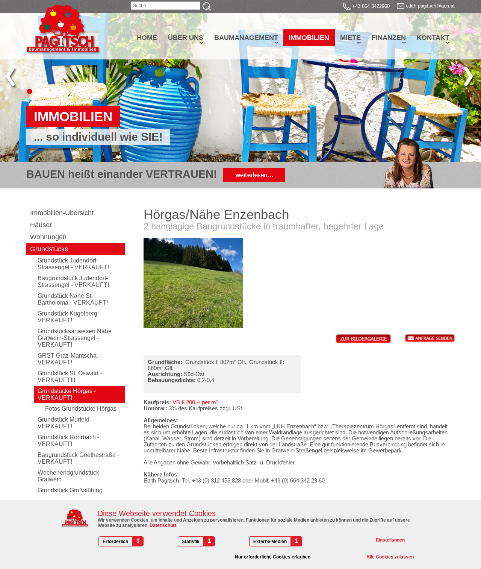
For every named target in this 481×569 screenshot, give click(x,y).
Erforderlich (115, 541)
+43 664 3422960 (371, 6)
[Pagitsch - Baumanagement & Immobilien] (63, 30)
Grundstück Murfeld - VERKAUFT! (65, 422)
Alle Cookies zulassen (390, 557)
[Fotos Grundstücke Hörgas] (363, 338)
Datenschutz (162, 525)
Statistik (191, 541)
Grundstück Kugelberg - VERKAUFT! (69, 316)
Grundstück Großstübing (70, 490)
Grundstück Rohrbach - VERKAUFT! (68, 440)
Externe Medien (270, 541)
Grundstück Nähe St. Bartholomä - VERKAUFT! (73, 299)
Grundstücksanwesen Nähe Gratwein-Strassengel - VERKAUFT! (75, 338)
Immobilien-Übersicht (62, 213)
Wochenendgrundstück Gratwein (68, 476)
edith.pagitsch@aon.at (430, 6)
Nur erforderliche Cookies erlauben (272, 557)
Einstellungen (390, 540)
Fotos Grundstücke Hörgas (80, 408)
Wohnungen (48, 237)
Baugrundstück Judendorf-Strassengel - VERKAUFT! (73, 281)
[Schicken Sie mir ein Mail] (400, 6)
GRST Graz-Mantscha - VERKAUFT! (69, 359)
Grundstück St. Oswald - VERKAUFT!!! (70, 376)
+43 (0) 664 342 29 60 (298, 481)
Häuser (41, 225)
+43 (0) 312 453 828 (216, 481)
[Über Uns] (254, 174)
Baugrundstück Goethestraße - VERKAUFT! (78, 458)
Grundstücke (49, 249)
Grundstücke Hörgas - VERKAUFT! (67, 394)
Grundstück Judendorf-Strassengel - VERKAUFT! (73, 263)
